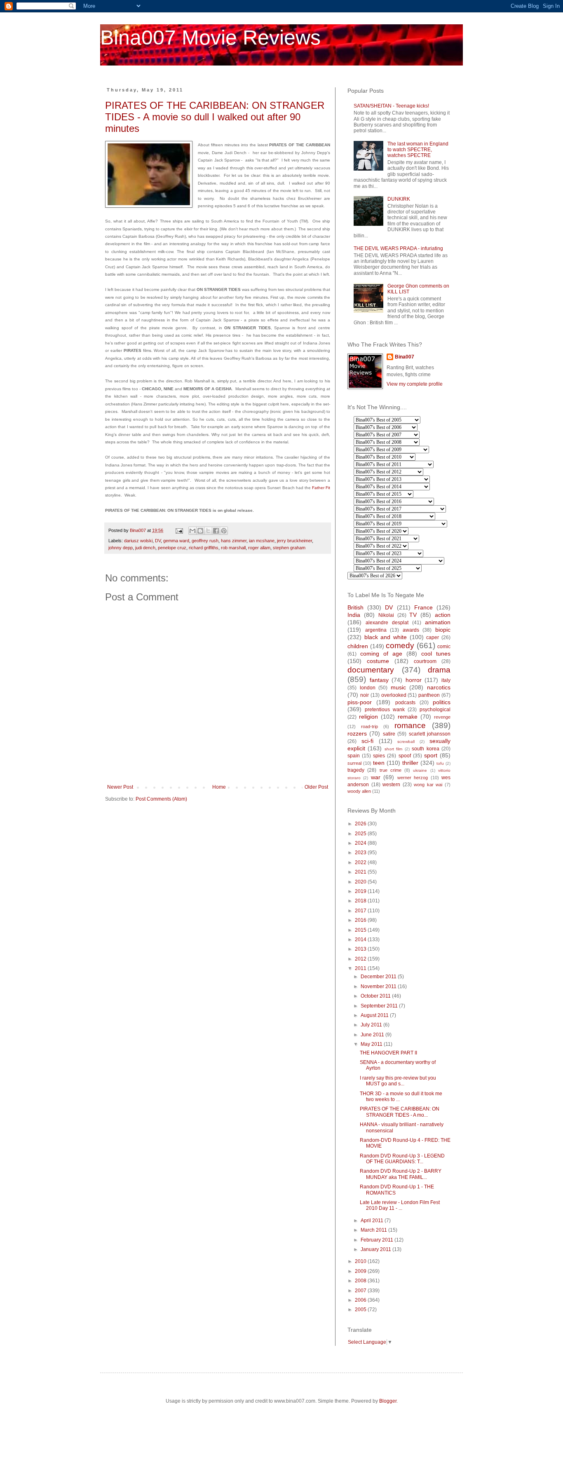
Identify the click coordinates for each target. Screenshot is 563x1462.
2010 (361, 1261)
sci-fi (367, 741)
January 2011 (376, 1249)
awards (411, 630)
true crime (390, 770)
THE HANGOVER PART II (388, 1053)
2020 (361, 882)
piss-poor (359, 702)
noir (364, 695)
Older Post (316, 787)
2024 (361, 843)
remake (408, 716)
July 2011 (372, 1025)
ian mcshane (261, 540)
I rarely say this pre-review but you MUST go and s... (398, 1081)
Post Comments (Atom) (161, 799)
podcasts (405, 702)
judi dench (145, 547)
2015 (361, 930)
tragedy (355, 770)
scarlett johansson (429, 734)
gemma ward (176, 540)
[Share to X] (208, 531)
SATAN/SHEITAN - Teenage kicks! (391, 106)
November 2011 (379, 986)
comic (443, 646)
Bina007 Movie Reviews (210, 37)
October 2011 (376, 996)
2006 (361, 1300)
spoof (405, 756)
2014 (361, 939)
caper (432, 637)
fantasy (379, 680)
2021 (361, 872)
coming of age (381, 653)
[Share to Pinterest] (224, 531)
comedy (400, 645)
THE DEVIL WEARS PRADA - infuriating (398, 248)
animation (437, 622)
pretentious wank (385, 709)
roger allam (259, 547)
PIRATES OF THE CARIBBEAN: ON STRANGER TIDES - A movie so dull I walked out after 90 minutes (214, 117)
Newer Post (120, 787)
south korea (425, 749)
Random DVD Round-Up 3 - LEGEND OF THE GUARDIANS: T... (402, 1158)
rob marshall (233, 547)
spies (379, 756)
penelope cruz (172, 547)
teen (379, 762)
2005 (361, 1309)
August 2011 (375, 1015)
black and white (385, 637)
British (355, 607)
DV (158, 540)
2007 (361, 1290)
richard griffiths (203, 547)
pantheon (429, 695)
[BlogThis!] (200, 531)
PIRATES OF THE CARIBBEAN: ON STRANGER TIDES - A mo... (399, 1112)
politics (441, 702)
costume (378, 661)
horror (414, 680)
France (423, 607)
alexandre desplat (387, 623)
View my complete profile (415, 384)
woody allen (359, 791)
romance (410, 725)
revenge (442, 717)
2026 (361, 824)
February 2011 (377, 1240)
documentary (370, 669)
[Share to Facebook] (216, 531)
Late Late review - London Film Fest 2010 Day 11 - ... (400, 1205)
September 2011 (380, 1006)
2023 (361, 852)
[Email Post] (179, 530)
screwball (406, 741)
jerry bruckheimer (294, 540)
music (398, 687)
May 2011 (372, 1044)
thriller (410, 762)
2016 (361, 920)
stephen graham (289, 547)
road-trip (369, 726)
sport (430, 755)
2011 (361, 968)
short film (393, 749)
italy (445, 680)
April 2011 (373, 1220)
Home (219, 787)
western (391, 784)
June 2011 (373, 1035)
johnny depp (120, 547)
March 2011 (374, 1230)
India (353, 615)
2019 (361, 891)
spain (353, 756)
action (442, 615)
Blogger (387, 1401)
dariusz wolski (138, 540)
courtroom (425, 661)
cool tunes (435, 653)
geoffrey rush (205, 540)
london (367, 688)
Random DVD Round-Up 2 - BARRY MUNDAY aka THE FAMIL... (400, 1174)
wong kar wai (428, 784)
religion (368, 716)
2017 (361, 911)
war (375, 777)
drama (439, 669)
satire (389, 734)
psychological (435, 709)
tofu (440, 763)
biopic (442, 629)
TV (413, 615)
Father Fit (321, 487)
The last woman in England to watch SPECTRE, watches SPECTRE (417, 150)
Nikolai (386, 615)
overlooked (393, 695)
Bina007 (404, 357)
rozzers (357, 733)
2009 (361, 1271)
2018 (361, 901)
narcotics (438, 687)
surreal (354, 763)
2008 (361, 1281)
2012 (361, 959)
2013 (361, 949)
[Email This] (192, 531)
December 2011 (379, 976)
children (357, 646)
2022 (361, 862)
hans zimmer (233, 540)
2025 (361, 833)
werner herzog (412, 777)
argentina (376, 630)
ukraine (420, 770)
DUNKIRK (398, 199)
